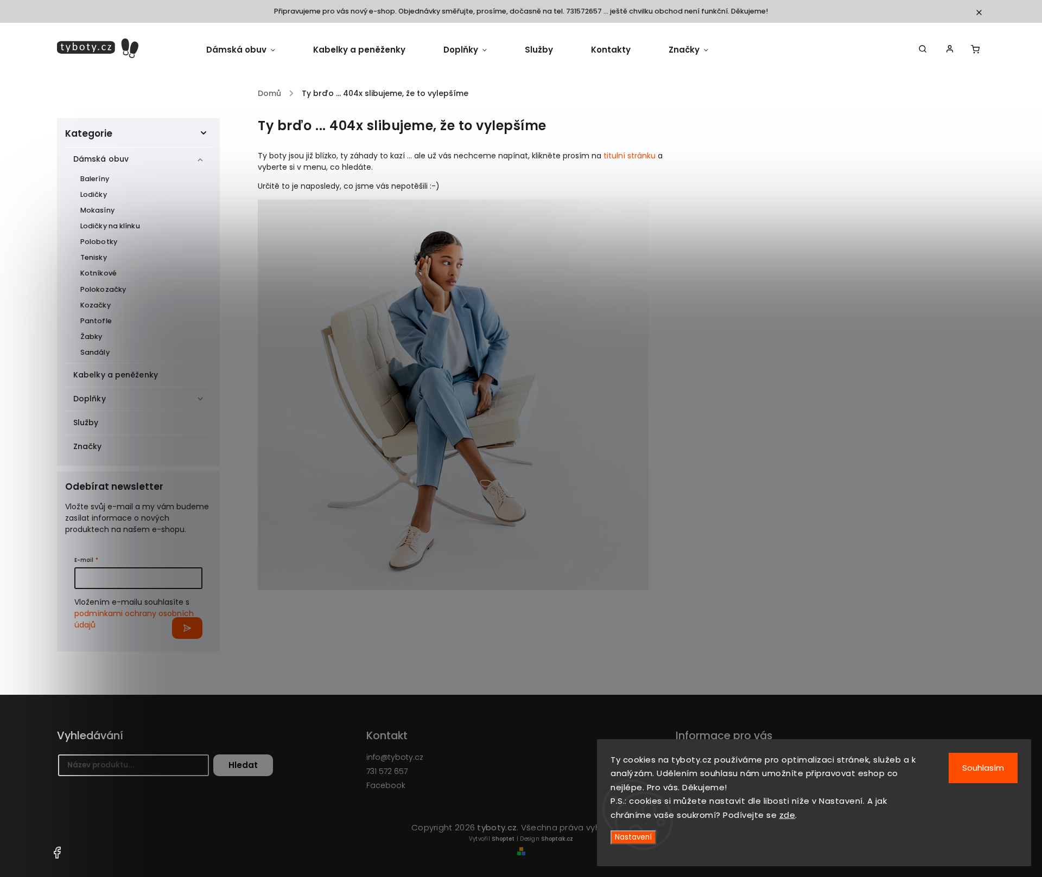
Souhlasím (983, 767)
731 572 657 (387, 771)
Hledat (243, 765)
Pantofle (96, 320)
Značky (87, 446)
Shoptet (503, 839)
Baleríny (94, 178)
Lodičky (93, 194)
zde (787, 815)
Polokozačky (103, 289)
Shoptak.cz (557, 839)
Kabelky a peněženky (115, 374)
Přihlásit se (187, 628)
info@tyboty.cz (394, 757)
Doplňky (89, 398)
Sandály (95, 352)
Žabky (91, 336)
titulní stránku (629, 155)
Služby (86, 422)
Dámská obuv (101, 158)
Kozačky (95, 305)
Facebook (385, 785)
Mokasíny (97, 210)
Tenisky (93, 257)
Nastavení (633, 837)
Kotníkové (98, 273)
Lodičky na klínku (110, 226)
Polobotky (98, 241)
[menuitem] (250, 50)
